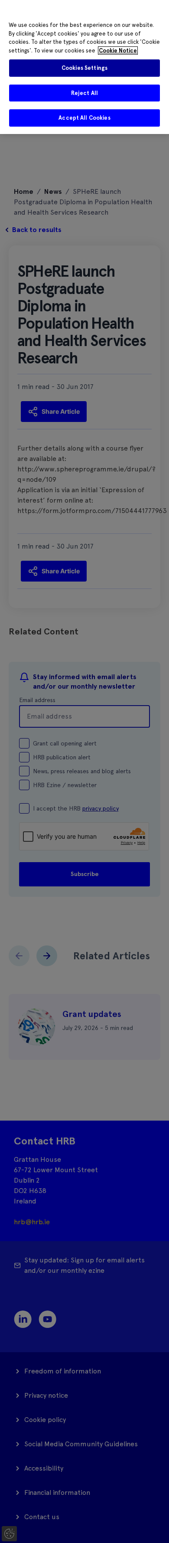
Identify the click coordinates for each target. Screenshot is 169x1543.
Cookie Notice (118, 50)
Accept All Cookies (84, 117)
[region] (84, 67)
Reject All (84, 93)
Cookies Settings (84, 68)
